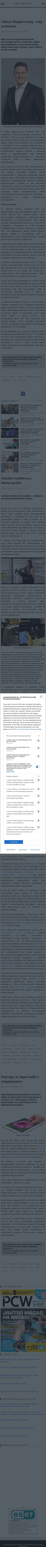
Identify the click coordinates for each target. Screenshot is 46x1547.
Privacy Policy (35, 850)
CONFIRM (14, 842)
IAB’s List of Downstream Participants (25, 729)
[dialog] (23, 773)
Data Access (23, 850)
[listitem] (23, 736)
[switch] (37, 741)
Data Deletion (11, 850)
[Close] (42, 697)
